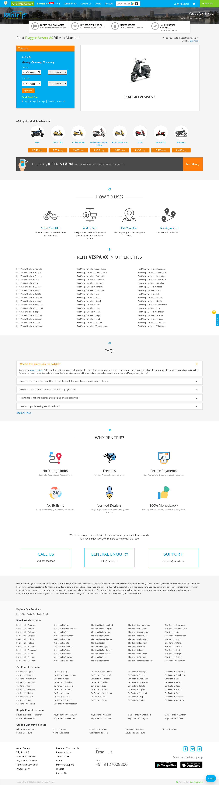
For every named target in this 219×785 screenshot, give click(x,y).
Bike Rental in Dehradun (26, 632)
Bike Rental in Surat (99, 657)
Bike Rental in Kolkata (25, 643)
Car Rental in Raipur (24, 696)
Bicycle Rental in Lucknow (64, 718)
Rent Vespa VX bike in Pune (88, 308)
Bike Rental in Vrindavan (175, 661)
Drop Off (25, 78)
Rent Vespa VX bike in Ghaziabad (152, 279)
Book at (25, 57)
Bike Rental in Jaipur (61, 639)
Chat (211, 778)
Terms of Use (62, 756)
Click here (194, 40)
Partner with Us (63, 752)
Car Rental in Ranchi (61, 696)
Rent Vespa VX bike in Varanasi (29, 326)
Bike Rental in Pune (135, 650)
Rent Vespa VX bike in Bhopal (28, 272)
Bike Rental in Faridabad (101, 632)
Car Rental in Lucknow (25, 689)
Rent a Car (31, 614)
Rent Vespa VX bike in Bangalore (151, 269)
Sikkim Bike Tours (169, 729)
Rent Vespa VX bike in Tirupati (150, 319)
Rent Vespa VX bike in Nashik (89, 301)
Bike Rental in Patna (61, 650)
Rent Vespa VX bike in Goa (27, 283)
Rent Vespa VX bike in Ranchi (89, 312)
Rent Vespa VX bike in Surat (88, 319)
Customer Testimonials (67, 748)
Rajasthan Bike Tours (98, 729)
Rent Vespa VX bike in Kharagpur (90, 290)
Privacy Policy (22, 768)
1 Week (51, 101)
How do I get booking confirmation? (40, 406)
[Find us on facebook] (185, 749)
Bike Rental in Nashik (136, 646)
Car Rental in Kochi (98, 686)
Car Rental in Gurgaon (25, 682)
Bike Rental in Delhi (61, 632)
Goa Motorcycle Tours (98, 733)
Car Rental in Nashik (173, 689)
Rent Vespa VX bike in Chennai (29, 276)
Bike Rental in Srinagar (62, 657)
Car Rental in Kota (172, 686)
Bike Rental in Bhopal (25, 628)
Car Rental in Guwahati (62, 682)
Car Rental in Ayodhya (137, 671)
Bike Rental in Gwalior (100, 635)
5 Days (42, 101)
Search (29, 90)
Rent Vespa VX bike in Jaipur (28, 290)
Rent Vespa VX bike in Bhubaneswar (92, 272)
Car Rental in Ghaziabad (138, 679)
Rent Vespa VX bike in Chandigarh (152, 272)
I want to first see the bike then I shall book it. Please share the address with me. (64, 381)
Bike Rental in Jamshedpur (101, 639)
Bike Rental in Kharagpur (138, 639)
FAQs (217, 320)
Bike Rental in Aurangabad (139, 625)
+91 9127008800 (112, 764)
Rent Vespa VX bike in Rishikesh (151, 312)
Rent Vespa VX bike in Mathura (150, 297)
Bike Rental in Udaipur (25, 661)
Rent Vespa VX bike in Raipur (28, 312)
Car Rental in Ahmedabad (101, 671)
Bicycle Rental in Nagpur (138, 718)
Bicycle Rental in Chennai (101, 715)
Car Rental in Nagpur (136, 689)
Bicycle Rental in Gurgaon (175, 715)
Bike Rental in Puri (172, 650)
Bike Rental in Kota (61, 643)
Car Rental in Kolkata (136, 686)
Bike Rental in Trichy (173, 657)
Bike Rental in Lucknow (137, 643)
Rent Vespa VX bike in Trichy (28, 322)
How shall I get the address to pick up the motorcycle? (50, 397)
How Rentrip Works (25, 756)
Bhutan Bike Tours (24, 733)
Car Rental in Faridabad (100, 679)
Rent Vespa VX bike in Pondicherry (152, 304)
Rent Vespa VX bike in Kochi (149, 290)
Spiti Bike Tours (59, 729)
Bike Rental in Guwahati (63, 635)
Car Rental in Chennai (137, 675)
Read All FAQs (23, 412)
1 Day (24, 101)
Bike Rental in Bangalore (175, 625)
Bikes (189, 18)
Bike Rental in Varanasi (100, 661)
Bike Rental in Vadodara (63, 661)
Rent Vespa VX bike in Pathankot (29, 304)
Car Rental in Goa (172, 679)
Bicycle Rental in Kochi (25, 718)
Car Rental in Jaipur (24, 686)
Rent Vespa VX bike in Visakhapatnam (92, 326)
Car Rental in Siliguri (99, 696)
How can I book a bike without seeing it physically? (48, 389)
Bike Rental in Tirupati (137, 657)
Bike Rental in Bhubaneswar (65, 628)
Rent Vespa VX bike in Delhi (27, 279)
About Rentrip (23, 748)
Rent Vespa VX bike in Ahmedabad (91, 269)
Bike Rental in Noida (173, 646)
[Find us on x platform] (192, 749)
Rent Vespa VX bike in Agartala (29, 269)
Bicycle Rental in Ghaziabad (139, 715)
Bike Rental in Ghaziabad (138, 632)
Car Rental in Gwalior (99, 682)
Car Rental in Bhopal (25, 675)
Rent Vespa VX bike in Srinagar (29, 319)
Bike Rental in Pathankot (26, 650)
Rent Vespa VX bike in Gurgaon (90, 283)
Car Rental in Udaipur (137, 700)
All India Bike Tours (61, 733)
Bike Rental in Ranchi (62, 653)
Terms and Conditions (27, 764)
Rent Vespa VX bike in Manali (89, 297)
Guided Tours (70, 3)
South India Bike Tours (135, 733)
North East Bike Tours (135, 729)
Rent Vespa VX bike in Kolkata (28, 294)
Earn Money (193, 164)
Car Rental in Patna (61, 693)
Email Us (104, 752)
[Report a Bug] (177, 782)
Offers (98, 3)
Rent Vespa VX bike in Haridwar (90, 287)
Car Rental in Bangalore (175, 671)
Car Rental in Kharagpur (63, 686)
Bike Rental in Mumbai (62, 646)
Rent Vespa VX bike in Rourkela (29, 315)
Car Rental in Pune (172, 693)
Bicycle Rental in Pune (174, 718)
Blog (57, 3)
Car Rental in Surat (24, 700)
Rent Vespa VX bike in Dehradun (151, 276)
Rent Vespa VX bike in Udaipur (89, 322)
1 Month (61, 101)
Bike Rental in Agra (61, 625)
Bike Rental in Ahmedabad (102, 625)
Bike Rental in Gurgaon (25, 635)
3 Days (33, 101)
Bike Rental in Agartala (25, 625)
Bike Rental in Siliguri (173, 653)
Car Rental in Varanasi (25, 704)
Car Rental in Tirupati (62, 700)
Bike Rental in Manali (173, 643)
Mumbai (198, 18)
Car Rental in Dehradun (26, 679)
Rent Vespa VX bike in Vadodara (151, 322)
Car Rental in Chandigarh (101, 675)
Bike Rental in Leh (98, 643)
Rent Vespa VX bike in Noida (150, 301)
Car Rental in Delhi (61, 679)
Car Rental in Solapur (136, 696)
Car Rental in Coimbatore (175, 675)
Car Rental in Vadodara (174, 700)
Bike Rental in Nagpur (100, 646)
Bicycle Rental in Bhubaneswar (29, 715)
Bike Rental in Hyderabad (175, 635)
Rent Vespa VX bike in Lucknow (29, 297)
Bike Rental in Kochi (173, 639)
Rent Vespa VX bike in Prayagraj (29, 308)
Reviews (109, 3)
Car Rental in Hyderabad (138, 682)
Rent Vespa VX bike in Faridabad (90, 279)
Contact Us (85, 3)
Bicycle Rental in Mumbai (101, 718)
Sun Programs (196, 782)
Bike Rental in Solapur (25, 657)
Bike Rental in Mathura (25, 646)
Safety (59, 760)
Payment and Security (26, 760)
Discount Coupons (65, 764)
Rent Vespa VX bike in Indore (150, 287)
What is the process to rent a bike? (40, 364)
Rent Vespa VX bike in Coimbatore (91, 276)
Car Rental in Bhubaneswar (64, 675)
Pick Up (25, 67)
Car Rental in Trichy (99, 700)
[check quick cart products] (194, 4)
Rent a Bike (21, 614)
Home (182, 18)
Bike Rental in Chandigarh (101, 628)
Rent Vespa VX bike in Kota (88, 294)
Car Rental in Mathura (62, 689)
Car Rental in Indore (173, 682)
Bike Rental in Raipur (25, 653)
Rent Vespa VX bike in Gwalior (28, 287)
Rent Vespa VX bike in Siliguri (89, 315)
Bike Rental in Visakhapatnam (140, 661)
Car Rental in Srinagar (174, 696)
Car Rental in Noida (24, 693)
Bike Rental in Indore (25, 639)
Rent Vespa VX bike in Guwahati (151, 283)
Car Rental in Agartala (25, 671)
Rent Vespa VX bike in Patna (88, 304)
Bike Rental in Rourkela (137, 653)
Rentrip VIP (43, 3)
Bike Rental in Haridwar (137, 635)
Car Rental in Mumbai (99, 689)
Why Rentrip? (22, 752)
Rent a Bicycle (43, 614)
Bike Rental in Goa (172, 632)
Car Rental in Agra (61, 671)
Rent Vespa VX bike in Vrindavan (151, 326)
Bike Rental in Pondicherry (101, 650)
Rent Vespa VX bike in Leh (148, 294)
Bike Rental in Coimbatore (176, 628)
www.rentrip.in (36, 370)
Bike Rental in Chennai (137, 628)
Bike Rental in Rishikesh (100, 653)
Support (60, 768)
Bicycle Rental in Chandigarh (65, 715)
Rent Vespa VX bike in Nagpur (28, 301)
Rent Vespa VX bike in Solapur (150, 315)
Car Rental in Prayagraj (137, 693)
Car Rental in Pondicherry (101, 693)
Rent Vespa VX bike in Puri (149, 308)
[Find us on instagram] (199, 749)
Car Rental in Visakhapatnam (65, 704)
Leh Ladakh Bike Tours (25, 729)
